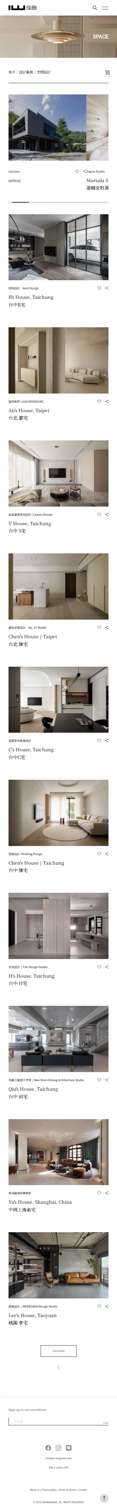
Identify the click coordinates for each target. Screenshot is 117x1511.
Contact (83, 1489)
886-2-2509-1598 (58, 1467)
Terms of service (67, 1489)
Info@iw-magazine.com (58, 1458)
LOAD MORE (59, 1350)
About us (34, 1489)
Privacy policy (49, 1489)
